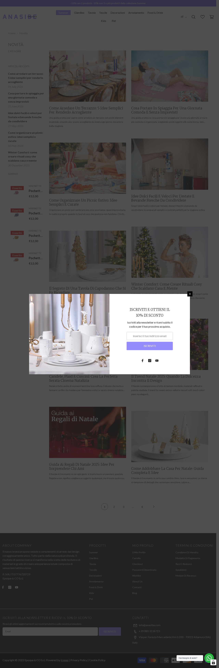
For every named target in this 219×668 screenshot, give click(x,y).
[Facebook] (142, 360)
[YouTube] (156, 360)
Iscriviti (150, 345)
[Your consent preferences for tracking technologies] (213, 662)
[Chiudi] (189, 293)
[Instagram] (149, 360)
